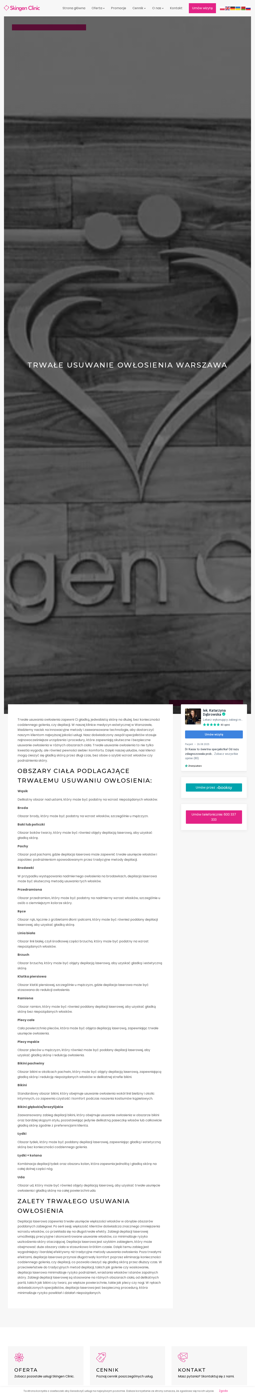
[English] (227, 8)
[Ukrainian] (238, 8)
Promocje (118, 8)
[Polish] (222, 8)
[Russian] (248, 8)
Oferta (97, 8)
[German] (232, 8)
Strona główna (74, 8)
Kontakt (176, 8)
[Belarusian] (243, 8)
